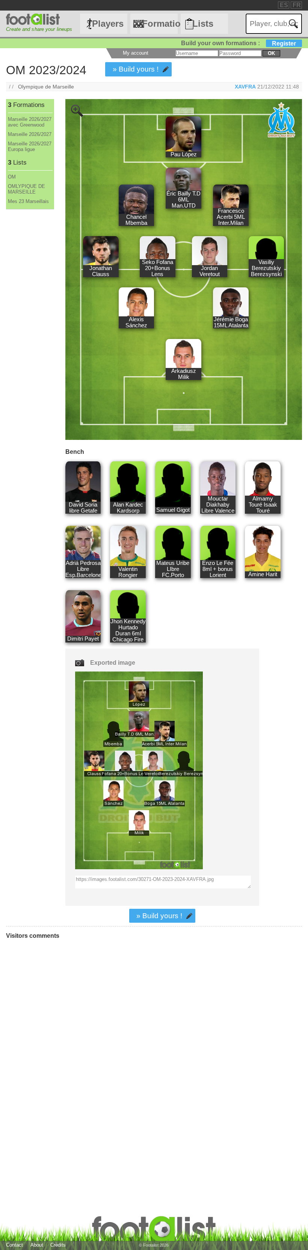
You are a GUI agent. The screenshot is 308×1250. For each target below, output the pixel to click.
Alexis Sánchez (136, 322)
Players (108, 23)
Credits (58, 1245)
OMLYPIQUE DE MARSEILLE (26, 189)
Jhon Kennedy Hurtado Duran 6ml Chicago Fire (127, 630)
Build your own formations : (238, 43)
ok (271, 53)
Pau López (184, 154)
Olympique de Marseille (46, 87)
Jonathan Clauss (100, 271)
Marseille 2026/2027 (29, 134)
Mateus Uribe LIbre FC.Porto (172, 569)
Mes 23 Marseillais (28, 201)
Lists (202, 23)
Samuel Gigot (173, 510)
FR (297, 5)
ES (284, 5)
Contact (14, 1245)
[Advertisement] (29, 334)
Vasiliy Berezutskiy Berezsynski (266, 268)
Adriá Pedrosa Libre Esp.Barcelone (83, 569)
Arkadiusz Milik (183, 374)
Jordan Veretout (209, 271)
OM (12, 177)
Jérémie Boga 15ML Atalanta (231, 322)
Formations (159, 23)
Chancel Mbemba (136, 220)
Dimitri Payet (83, 639)
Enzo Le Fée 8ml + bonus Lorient (217, 569)
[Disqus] (118, 1046)
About (36, 1245)
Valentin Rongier (127, 572)
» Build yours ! (136, 69)
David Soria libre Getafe (83, 508)
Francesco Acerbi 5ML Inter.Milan (231, 217)
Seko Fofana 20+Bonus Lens (157, 268)
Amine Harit (262, 574)
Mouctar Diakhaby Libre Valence (217, 505)
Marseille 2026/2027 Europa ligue (29, 146)
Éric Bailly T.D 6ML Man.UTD (183, 200)
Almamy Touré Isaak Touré (263, 505)
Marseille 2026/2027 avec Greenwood (29, 122)
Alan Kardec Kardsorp (128, 508)
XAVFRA (245, 87)
